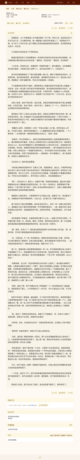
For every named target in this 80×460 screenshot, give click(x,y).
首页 (16, 2)
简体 (66, 23)
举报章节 (26, 23)
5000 (29, 405)
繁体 (71, 23)
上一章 (55, 28)
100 (10, 405)
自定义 (35, 405)
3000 (24, 405)
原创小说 (19, 9)
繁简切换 (60, 2)
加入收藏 (11, 23)
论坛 (33, 2)
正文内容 (11, 33)
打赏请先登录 (43, 405)
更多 (70, 425)
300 (15, 405)
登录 (73, 2)
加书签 (19, 23)
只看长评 (69, 435)
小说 (22, 2)
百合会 (10, 2)
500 (19, 405)
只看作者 (56, 435)
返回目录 (62, 28)
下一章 (70, 28)
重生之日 (26, 9)
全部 (51, 435)
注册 (68, 2)
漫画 (28, 2)
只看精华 (63, 435)
